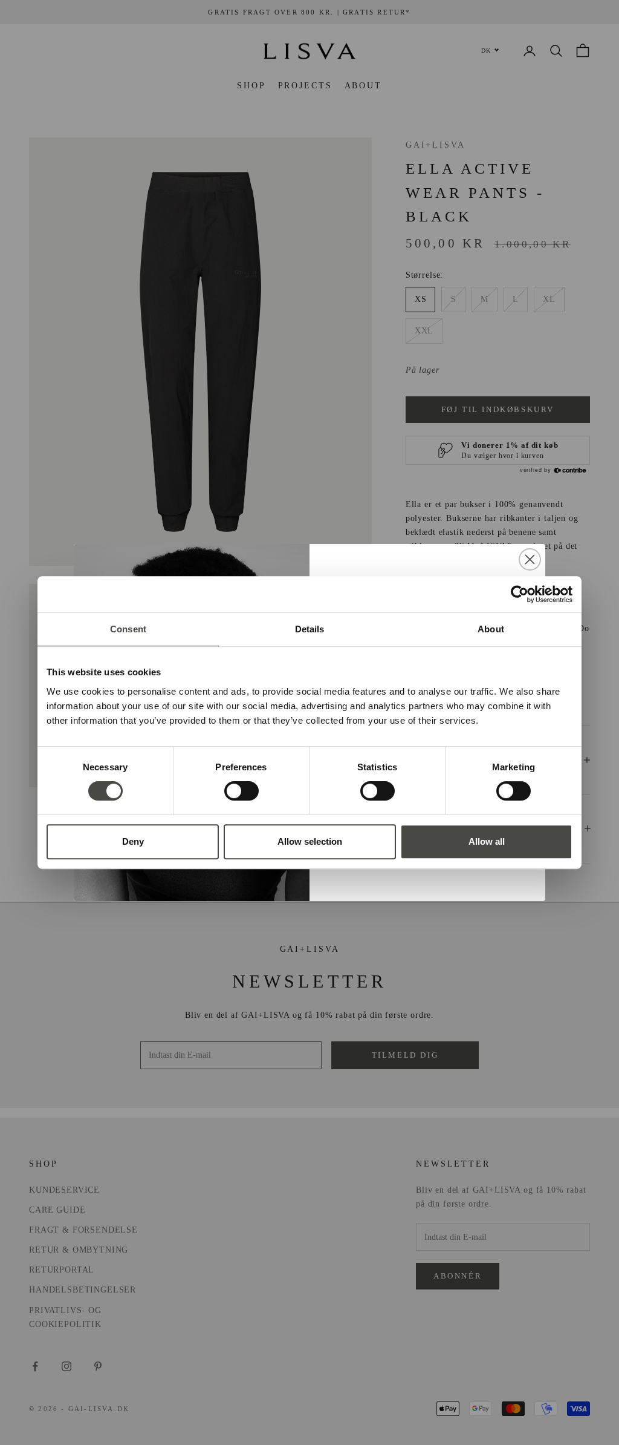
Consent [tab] (128, 629)
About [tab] (491, 629)
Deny (133, 841)
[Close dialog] (529, 559)
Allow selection (309, 841)
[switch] (241, 791)
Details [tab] (310, 629)
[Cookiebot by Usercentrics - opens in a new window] (519, 594)
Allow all (486, 841)
